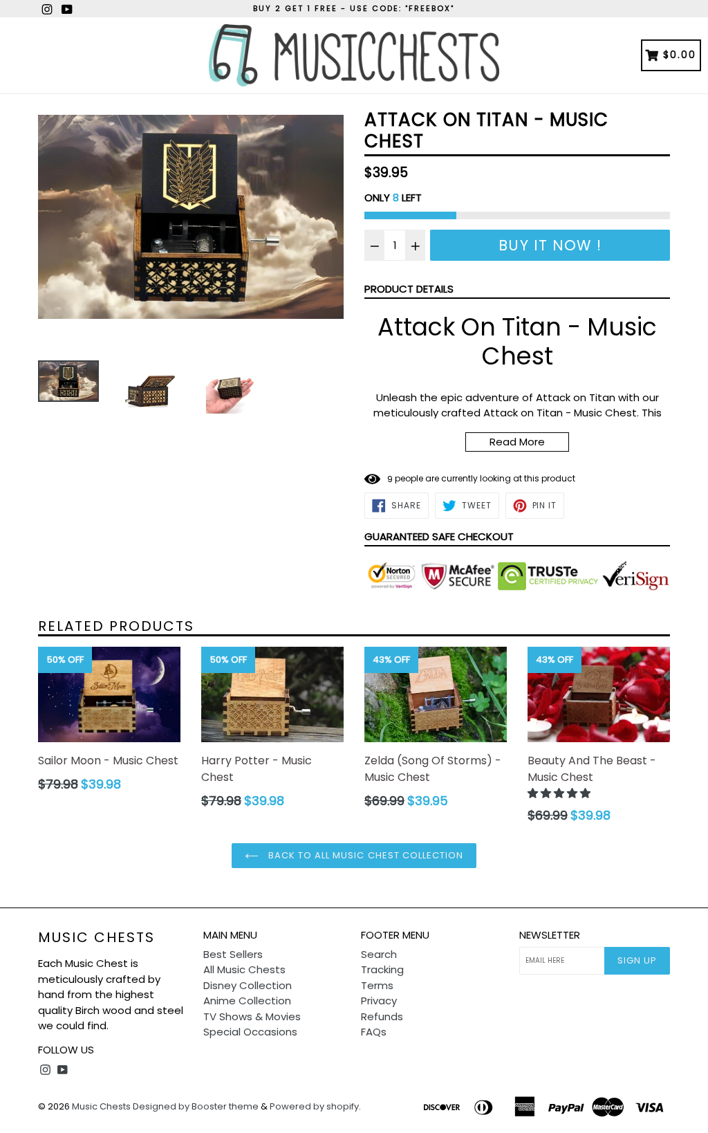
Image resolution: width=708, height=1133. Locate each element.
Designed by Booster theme (196, 1106)
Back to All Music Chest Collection (364, 855)
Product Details (409, 289)
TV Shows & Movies (252, 1016)
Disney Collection (247, 985)
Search (379, 954)
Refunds (382, 1016)
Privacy (379, 1000)
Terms (377, 985)
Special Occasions (250, 1031)
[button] (560, 793)
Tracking (382, 969)
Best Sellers (233, 954)
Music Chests (96, 937)
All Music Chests (244, 969)
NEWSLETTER (549, 935)
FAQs (373, 1031)
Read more (517, 441)
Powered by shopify (314, 1106)
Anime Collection (247, 1000)
